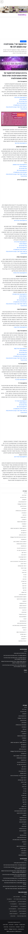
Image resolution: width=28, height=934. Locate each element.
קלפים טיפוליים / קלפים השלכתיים (19, 625)
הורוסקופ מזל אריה (12, 901)
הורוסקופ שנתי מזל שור (21, 143)
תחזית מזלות (12, 916)
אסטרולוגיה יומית (16, 896)
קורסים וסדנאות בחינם (21, 623)
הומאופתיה (24, 523)
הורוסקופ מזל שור (23, 913)
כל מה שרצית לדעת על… (21, 548)
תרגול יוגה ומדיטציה (22, 640)
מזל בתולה (24, 572)
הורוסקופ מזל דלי (23, 906)
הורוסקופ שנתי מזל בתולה (20, 273)
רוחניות (24, 629)
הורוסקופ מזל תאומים (14, 913)
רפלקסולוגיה (23, 638)
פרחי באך (24, 610)
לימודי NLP (24, 552)
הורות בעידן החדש (22, 534)
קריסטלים (24, 627)
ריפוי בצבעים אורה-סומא (21, 632)
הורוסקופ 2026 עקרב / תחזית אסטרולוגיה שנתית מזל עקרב (14, 886)
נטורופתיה (16, 924)
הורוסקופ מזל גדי (13, 903)
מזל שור (24, 590)
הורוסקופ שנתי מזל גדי (21, 379)
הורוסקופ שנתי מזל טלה (20, 97)
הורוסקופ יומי (23, 41)
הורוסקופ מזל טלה (14, 906)
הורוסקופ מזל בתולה (22, 903)
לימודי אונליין (23, 554)
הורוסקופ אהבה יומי (22, 103)
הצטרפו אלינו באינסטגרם (20, 105)
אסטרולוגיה (23, 508)
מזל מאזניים (23, 581)
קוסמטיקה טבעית (22, 616)
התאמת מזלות (23, 99)
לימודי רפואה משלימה (22, 565)
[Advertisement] (14, 687)
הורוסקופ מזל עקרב (22, 911)
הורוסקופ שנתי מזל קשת (20, 348)
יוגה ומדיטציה (23, 546)
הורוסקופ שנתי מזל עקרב (20, 327)
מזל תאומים (24, 592)
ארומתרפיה (24, 512)
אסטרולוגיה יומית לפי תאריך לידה (20, 899)
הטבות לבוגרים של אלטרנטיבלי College (18, 537)
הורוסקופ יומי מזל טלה (22, 901)
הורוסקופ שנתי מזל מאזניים (20, 294)
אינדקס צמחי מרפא (22, 501)
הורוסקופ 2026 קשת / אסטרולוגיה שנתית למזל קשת (15, 888)
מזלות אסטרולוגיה (22, 594)
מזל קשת (24, 587)
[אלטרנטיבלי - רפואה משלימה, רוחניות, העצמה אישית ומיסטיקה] (21, 15)
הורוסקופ (24, 526)
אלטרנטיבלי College (22, 504)
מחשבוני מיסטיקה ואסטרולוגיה (20, 596)
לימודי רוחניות (23, 563)
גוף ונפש (24, 515)
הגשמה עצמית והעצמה (21, 521)
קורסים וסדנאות (23, 621)
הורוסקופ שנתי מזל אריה (20, 242)
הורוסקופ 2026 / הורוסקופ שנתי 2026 (18, 528)
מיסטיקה (24, 601)
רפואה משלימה (23, 634)
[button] (2, 2)
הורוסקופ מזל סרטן (12, 908)
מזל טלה (24, 579)
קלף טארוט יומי (23, 101)
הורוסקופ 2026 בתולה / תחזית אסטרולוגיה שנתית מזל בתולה (14, 880)
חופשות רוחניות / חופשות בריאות (19, 541)
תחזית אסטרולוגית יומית (21, 916)
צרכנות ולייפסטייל (22, 614)
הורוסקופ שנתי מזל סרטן (20, 220)
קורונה (24, 618)
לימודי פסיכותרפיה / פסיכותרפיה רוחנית (18, 561)
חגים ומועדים (23, 539)
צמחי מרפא (24, 612)
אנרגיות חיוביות (23, 506)
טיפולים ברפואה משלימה (21, 543)
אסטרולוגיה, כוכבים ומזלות (21, 510)
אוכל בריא (24, 495)
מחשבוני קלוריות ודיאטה (21, 599)
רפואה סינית (23, 636)
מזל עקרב (24, 585)
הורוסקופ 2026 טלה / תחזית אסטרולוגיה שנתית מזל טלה (14, 655)
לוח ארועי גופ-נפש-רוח (21, 550)
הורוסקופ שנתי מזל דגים (20, 456)
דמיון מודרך (24, 519)
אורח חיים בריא (23, 497)
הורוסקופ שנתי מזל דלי (21, 401)
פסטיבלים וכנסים (22, 607)
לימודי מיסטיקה (23, 559)
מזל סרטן (24, 583)
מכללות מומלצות (23, 603)
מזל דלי (24, 576)
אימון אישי (24, 499)
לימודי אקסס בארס (22, 557)
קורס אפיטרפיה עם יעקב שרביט (20, 653)
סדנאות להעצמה (22, 605)
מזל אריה (24, 570)
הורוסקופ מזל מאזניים (22, 908)
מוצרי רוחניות (23, 568)
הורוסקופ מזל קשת (13, 911)
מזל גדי (24, 574)
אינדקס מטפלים (21, 929)
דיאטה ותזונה (23, 517)
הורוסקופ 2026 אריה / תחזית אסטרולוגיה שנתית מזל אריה (14, 878)
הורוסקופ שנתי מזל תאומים (20, 164)
